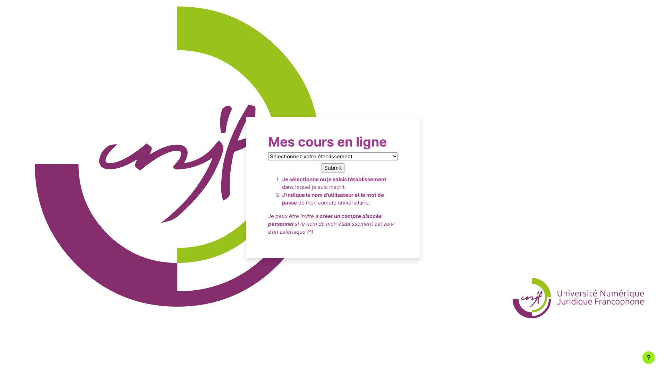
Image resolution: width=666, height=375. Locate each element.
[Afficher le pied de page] (648, 357)
